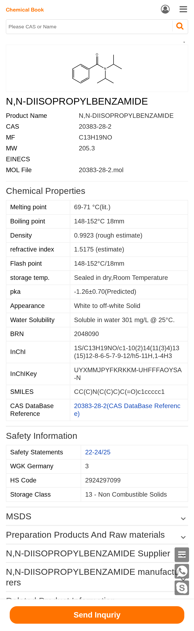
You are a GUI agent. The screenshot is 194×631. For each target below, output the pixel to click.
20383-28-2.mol (101, 170)
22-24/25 (97, 452)
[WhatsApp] (182, 571)
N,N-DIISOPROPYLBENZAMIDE (126, 115)
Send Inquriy (97, 614)
